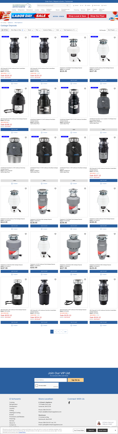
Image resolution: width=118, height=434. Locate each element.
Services (83, 10)
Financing (76, 10)
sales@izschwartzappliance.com (51, 412)
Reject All (91, 430)
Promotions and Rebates (65, 10)
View (44, 129)
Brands (57, 10)
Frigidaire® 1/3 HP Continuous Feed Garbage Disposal (102, 67)
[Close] (115, 430)
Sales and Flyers (101, 10)
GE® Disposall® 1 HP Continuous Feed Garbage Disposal (13, 309)
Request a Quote (59, 1)
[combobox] (18, 30)
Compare (15, 83)
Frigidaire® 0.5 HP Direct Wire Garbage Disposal (41, 219)
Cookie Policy (22, 432)
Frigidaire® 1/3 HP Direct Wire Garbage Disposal (100, 264)
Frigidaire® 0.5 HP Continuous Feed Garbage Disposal (13, 218)
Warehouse (42, 415)
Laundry (37, 10)
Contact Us (95, 10)
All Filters (5, 30)
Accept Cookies (103, 430)
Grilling (42, 10)
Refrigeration (21, 10)
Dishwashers (29, 10)
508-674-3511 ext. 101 (49, 422)
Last (65, 331)
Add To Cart (14, 80)
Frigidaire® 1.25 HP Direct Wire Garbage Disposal (71, 264)
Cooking (14, 10)
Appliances (10, 22)
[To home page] (21, 5)
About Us (88, 10)
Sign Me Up (76, 380)
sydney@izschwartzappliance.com (52, 425)
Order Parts (48, 1)
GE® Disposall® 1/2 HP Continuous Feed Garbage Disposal (73, 309)
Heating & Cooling (48, 10)
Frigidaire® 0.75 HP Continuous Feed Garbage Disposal (102, 218)
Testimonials (69, 1)
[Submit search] (67, 5)
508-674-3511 (47, 410)
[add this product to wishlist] (26, 38)
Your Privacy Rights (79, 430)
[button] (74, 5)
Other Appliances (18, 22)
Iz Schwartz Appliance (45, 402)
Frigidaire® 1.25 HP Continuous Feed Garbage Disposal (42, 264)
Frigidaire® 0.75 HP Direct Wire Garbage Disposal (12, 264)
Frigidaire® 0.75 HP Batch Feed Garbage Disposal (71, 67)
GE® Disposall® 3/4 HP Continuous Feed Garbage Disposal (14, 118)
